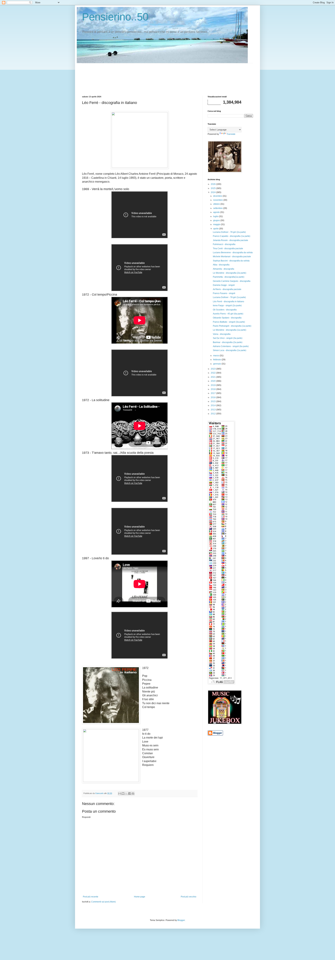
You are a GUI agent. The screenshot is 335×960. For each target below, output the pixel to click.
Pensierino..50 (115, 17)
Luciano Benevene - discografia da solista (233, 252)
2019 (213, 385)
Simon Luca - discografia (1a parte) (229, 350)
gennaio (217, 364)
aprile (216, 228)
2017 (213, 393)
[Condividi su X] (126, 793)
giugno (216, 220)
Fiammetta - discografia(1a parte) (228, 277)
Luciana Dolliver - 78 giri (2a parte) (229, 232)
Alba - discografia (221, 264)
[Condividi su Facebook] (129, 793)
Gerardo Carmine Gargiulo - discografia (231, 281)
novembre (218, 200)
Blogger (181, 920)
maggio (217, 224)
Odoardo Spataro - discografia (227, 318)
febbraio (217, 359)
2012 (213, 413)
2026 (213, 184)
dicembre (218, 196)
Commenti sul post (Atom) (103, 902)
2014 (213, 405)
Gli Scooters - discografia (225, 309)
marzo (216, 355)
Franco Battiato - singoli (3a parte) (229, 322)
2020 (213, 381)
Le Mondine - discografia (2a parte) (229, 273)
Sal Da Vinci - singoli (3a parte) (227, 338)
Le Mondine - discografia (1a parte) (229, 330)
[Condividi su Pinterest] (133, 793)
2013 (213, 409)
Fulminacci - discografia (224, 244)
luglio (216, 216)
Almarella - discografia (223, 269)
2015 (213, 401)
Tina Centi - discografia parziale (228, 248)
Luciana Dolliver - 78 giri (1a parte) (229, 297)
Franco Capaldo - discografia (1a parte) (231, 236)
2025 (213, 188)
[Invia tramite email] (119, 793)
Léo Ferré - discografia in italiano (228, 301)
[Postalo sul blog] (123, 793)
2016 (213, 397)
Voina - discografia (221, 334)
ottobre (216, 204)
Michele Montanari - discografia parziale (232, 256)
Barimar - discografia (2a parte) (227, 342)
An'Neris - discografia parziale (227, 289)
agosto (216, 212)
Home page (139, 896)
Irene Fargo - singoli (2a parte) (227, 305)
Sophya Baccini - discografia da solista (231, 260)
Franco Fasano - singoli (224, 293)
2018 (213, 389)
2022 (213, 373)
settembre (218, 208)
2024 (213, 192)
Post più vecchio (188, 896)
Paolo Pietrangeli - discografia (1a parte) (232, 326)
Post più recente (90, 896)
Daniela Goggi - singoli (224, 285)
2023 (213, 369)
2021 (213, 377)
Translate (230, 134)
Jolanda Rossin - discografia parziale (230, 240)
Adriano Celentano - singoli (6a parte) (231, 346)
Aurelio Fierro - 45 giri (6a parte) (228, 314)
